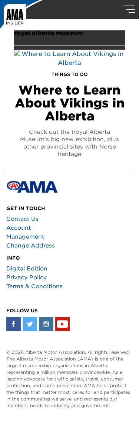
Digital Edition (26, 268)
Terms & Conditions (34, 286)
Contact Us (22, 219)
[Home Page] (21, 16)
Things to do (70, 74)
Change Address (30, 245)
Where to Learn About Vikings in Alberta (70, 103)
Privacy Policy (26, 277)
